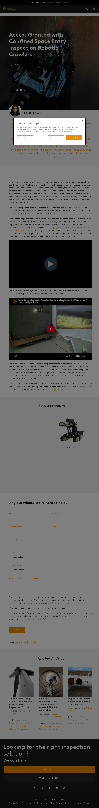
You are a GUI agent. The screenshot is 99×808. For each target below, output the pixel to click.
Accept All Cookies (74, 138)
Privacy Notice (68, 131)
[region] (49, 131)
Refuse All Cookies (56, 138)
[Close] (82, 120)
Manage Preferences (25, 138)
